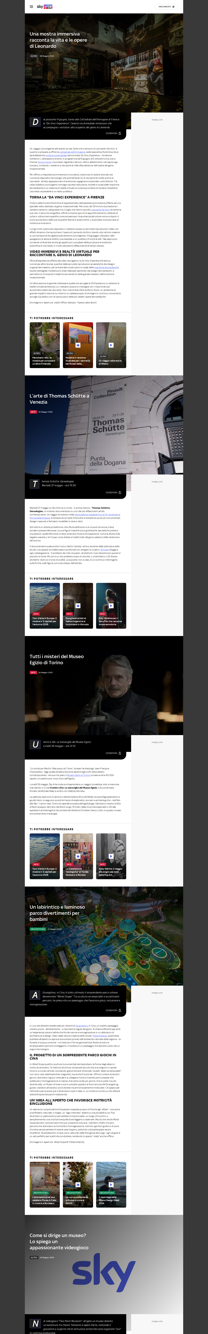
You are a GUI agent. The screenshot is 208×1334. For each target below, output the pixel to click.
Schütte (104, 549)
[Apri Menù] (33, 7)
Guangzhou (82, 1025)
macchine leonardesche (106, 267)
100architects (100, 1035)
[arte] (46, 7)
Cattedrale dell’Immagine (72, 152)
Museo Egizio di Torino (78, 775)
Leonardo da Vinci (100, 209)
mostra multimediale (56, 155)
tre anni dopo (45, 162)
